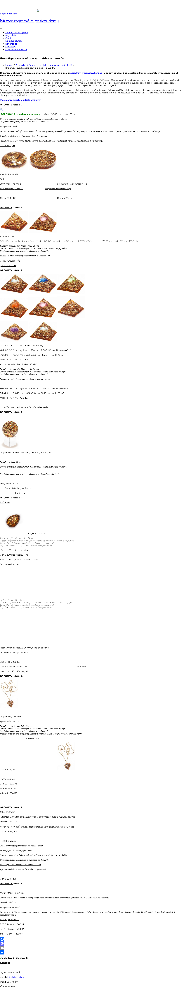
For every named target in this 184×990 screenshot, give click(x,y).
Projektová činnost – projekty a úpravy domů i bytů (44, 65)
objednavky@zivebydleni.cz (86, 73)
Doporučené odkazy (16, 49)
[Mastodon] (92, 944)
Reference (11, 44)
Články (9, 38)
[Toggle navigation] (1, 28)
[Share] (92, 952)
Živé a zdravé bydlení (16, 32)
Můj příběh (10, 35)
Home (8, 65)
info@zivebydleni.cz (17, 977)
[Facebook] (92, 939)
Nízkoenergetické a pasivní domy (29, 20)
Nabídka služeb (13, 41)
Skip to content (8, 13)
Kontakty (10, 46)
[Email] (92, 948)
